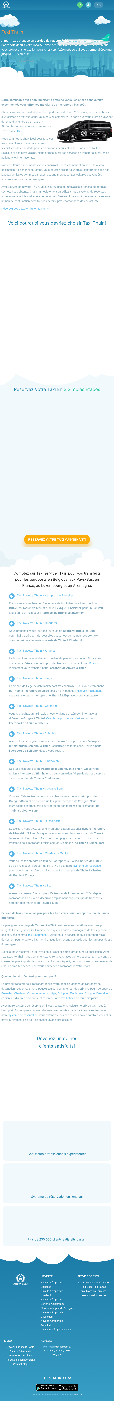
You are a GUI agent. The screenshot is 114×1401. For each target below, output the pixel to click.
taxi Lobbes (68, 998)
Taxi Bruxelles (85, 1282)
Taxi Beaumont (37, 934)
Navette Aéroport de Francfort (52, 1323)
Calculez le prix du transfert (63, 718)
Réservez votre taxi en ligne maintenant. (26, 208)
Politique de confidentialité (20, 1359)
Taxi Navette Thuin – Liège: (35, 678)
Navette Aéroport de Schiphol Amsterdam (52, 1301)
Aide (28, 1351)
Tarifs (31, 1347)
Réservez (95, 663)
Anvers (43, 993)
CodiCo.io (77, 1394)
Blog (25, 1364)
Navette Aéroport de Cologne (57, 1308)
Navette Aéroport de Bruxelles (52, 1284)
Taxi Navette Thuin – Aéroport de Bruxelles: (46, 595)
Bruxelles (7, 993)
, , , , (57, 1350)
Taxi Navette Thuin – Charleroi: (37, 623)
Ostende (32, 993)
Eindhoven (76, 993)
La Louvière (99, 1291)
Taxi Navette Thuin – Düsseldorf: (38, 821)
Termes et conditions (20, 1355)
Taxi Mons (86, 1291)
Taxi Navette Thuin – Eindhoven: (38, 761)
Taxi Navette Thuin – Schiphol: (37, 733)
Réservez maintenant (88, 690)
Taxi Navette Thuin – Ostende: (37, 705)
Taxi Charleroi (101, 1282)
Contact (17, 1364)
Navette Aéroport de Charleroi (52, 1293)
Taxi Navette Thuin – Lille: (34, 885)
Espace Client (17, 1351)
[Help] (80, 5)
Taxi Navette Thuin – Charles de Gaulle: (43, 853)
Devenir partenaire (17, 1347)
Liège (52, 993)
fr (97, 4)
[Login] (88, 5)
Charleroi (19, 993)
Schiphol (63, 993)
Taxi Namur (99, 1286)
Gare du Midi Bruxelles (93, 1295)
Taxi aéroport (9, 61)
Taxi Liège (87, 1286)
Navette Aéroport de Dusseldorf (52, 1314)
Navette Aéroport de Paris (57, 1329)
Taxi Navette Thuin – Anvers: (36, 650)
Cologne (90, 993)
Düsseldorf (103, 993)
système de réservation (87, 865)
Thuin (20, 131)
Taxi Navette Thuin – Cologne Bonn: (41, 788)
